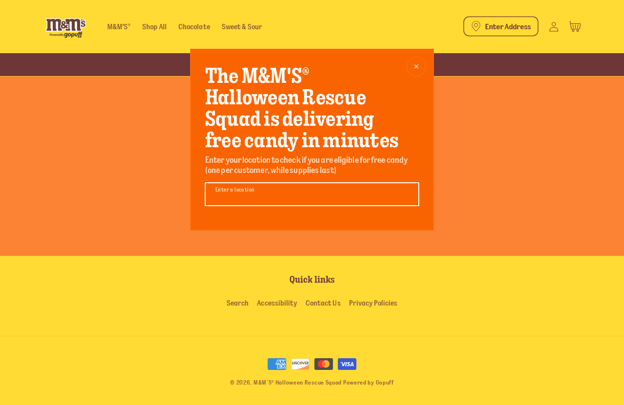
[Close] (416, 67)
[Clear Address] (409, 195)
